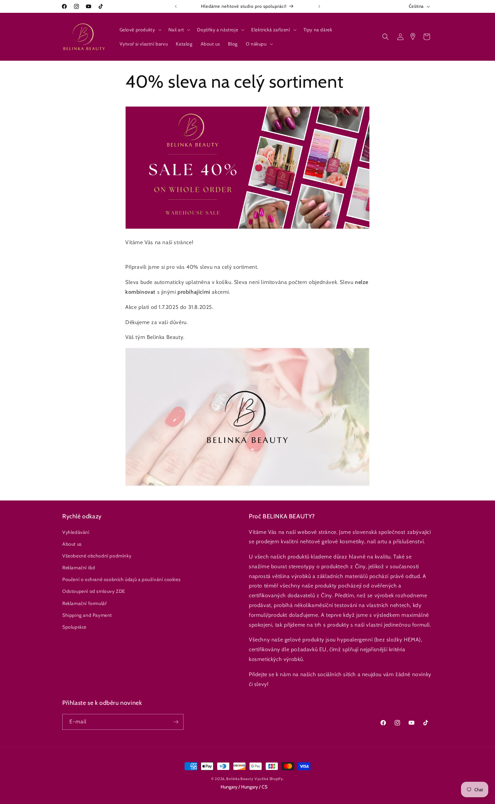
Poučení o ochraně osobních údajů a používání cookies (121, 579)
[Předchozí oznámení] (175, 6)
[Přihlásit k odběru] (175, 722)
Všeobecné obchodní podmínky (96, 556)
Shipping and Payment (87, 615)
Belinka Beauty (239, 778)
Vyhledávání (76, 532)
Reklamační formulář (84, 603)
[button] (140, 30)
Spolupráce (74, 627)
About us (72, 544)
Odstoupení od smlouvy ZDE (93, 591)
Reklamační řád (78, 568)
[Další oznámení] (319, 6)
